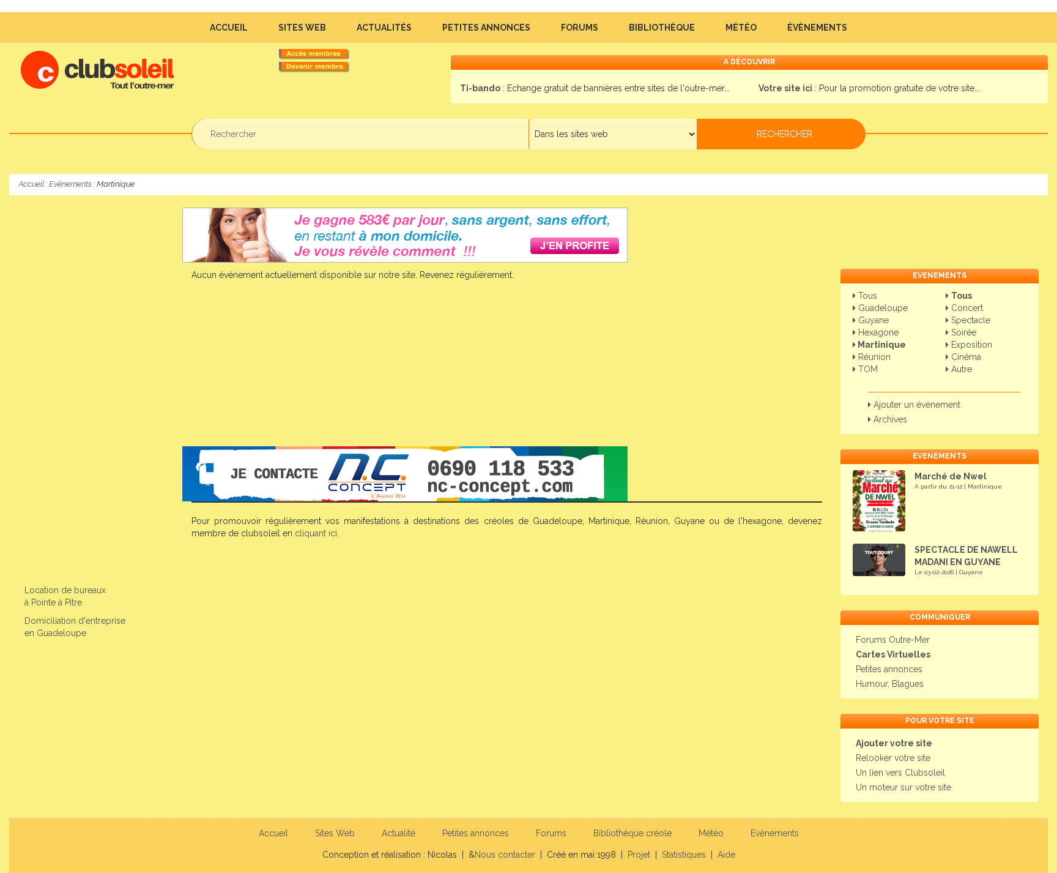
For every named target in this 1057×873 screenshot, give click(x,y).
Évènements (817, 27)
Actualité (398, 833)
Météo (741, 27)
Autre (960, 369)
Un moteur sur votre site (903, 787)
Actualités (384, 27)
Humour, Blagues (890, 684)
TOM (867, 369)
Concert (966, 308)
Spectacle (969, 320)
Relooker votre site (893, 758)
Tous (866, 296)
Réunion (873, 357)
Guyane (872, 320)
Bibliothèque (662, 27)
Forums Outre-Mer (893, 640)
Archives (889, 419)
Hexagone (877, 332)
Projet (639, 855)
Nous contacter (505, 855)
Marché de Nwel (950, 476)
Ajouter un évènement (915, 405)
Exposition (970, 345)
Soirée (962, 332)
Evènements (70, 184)
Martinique (881, 345)
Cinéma (965, 357)
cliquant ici (316, 533)
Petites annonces (486, 27)
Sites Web (302, 27)
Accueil (229, 27)
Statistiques (684, 855)
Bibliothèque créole (632, 833)
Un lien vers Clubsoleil (900, 772)
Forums (579, 27)
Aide (726, 855)
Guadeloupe (882, 308)
